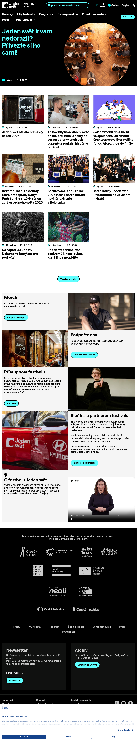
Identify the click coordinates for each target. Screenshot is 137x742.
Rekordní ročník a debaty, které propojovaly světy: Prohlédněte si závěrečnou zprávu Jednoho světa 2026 (22, 196)
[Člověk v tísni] (29, 552)
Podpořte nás (128, 17)
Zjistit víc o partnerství (84, 463)
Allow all (24, 737)
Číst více (11, 403)
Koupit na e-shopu (16, 317)
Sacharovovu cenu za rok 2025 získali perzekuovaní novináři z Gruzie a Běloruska (67, 196)
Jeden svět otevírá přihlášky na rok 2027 (22, 134)
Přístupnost (24, 19)
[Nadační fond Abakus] (86, 551)
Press (5, 19)
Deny (113, 737)
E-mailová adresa (15, 669)
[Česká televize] (50, 609)
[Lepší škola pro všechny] (108, 551)
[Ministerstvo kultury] (59, 551)
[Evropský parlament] (85, 592)
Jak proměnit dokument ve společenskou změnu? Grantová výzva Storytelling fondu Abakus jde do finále (113, 137)
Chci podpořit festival (84, 354)
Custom (67, 737)
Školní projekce (68, 14)
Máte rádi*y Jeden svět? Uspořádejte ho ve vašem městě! (111, 194)
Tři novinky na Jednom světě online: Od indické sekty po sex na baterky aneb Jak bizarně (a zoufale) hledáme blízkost (68, 139)
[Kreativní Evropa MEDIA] (92, 570)
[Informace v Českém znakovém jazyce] (134, 5)
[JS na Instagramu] (131, 703)
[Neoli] (58, 591)
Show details (124, 730)
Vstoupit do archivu (87, 665)
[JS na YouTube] (124, 703)
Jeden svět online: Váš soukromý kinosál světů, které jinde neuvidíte (65, 253)
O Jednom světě (93, 14)
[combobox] (67, 5)
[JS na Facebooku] (118, 703)
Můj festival (25, 14)
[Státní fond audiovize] (61, 570)
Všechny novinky (68, 279)
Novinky (7, 14)
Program (45, 14)
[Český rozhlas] (86, 609)
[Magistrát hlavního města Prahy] (37, 570)
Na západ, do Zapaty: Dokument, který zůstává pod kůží (20, 253)
